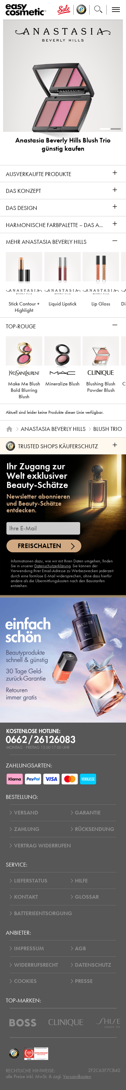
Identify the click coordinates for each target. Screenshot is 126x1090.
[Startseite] (9, 429)
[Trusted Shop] (81, 10)
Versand (26, 812)
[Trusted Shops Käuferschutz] (14, 1054)
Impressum (29, 948)
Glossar (87, 896)
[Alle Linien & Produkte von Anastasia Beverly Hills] (63, 34)
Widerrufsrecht (36, 965)
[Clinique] (66, 1022)
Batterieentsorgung (43, 913)
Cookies (25, 981)
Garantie (88, 812)
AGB (80, 948)
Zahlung (26, 829)
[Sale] (63, 10)
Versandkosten (77, 1076)
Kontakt (26, 896)
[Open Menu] (27, 10)
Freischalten (39, 546)
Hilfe (81, 880)
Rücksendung (94, 829)
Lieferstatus (30, 880)
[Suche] (98, 10)
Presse (84, 981)
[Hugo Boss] (23, 1022)
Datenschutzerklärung (52, 565)
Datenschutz (93, 965)
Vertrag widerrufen (42, 845)
